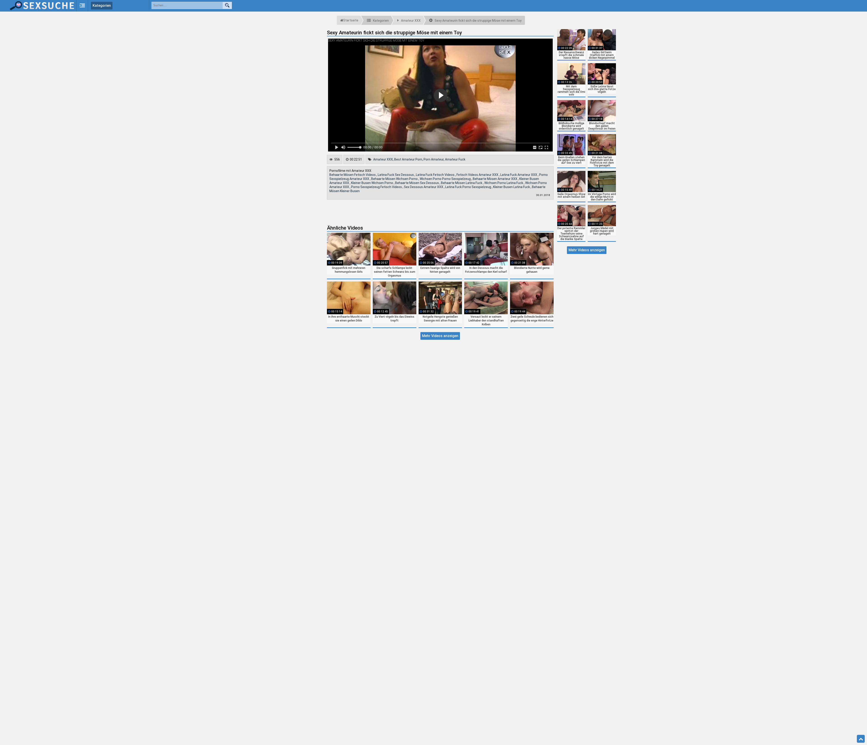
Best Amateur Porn (408, 159)
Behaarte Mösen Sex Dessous (417, 183)
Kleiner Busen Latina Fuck (512, 187)
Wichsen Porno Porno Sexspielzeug (445, 179)
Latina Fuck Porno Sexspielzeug (468, 187)
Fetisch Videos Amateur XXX (478, 175)
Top (861, 739)
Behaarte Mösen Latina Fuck (462, 183)
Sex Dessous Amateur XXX (424, 187)
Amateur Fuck (455, 159)
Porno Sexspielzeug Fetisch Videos (377, 187)
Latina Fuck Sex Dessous (396, 175)
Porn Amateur (434, 159)
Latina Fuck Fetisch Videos (435, 175)
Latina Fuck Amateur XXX (519, 175)
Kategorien (102, 5)
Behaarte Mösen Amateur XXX (495, 179)
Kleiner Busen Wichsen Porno (372, 183)
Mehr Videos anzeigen (440, 336)
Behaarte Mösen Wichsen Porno (394, 179)
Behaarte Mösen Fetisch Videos (352, 175)
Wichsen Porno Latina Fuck (504, 183)
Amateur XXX (383, 159)
